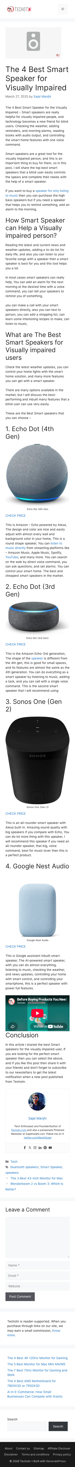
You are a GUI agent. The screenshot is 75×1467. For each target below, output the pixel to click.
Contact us (23, 1448)
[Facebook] (24, 1148)
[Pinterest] (45, 1148)
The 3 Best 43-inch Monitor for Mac (36, 1178)
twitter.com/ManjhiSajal (37, 1137)
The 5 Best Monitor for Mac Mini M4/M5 (36, 1364)
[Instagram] (35, 1148)
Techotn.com (19, 1129)
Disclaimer (11, 1454)
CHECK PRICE (15, 515)
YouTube (11, 557)
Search (12, 1419)
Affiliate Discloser (59, 1448)
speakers (12, 1172)
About (8, 1448)
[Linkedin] (40, 1148)
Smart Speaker (51, 1167)
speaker (37, 658)
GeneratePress (56, 1461)
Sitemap (38, 1448)
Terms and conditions (35, 1454)
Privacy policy (62, 1454)
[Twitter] (29, 1148)
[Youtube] (50, 1148)
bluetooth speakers (24, 1167)
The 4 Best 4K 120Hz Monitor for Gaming (37, 1358)
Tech (13, 1161)
